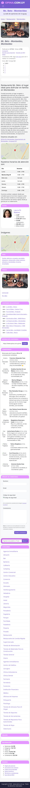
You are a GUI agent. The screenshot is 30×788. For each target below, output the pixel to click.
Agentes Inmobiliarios (11, 662)
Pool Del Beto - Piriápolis (13, 312)
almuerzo (5, 262)
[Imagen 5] (22, 249)
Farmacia (6, 679)
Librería (6, 604)
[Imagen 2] (13, 249)
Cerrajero (6, 669)
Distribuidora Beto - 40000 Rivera (15, 318)
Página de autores (10, 766)
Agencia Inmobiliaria (10, 551)
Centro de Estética (9, 665)
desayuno (5, 260)
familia (4, 258)
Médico (5, 693)
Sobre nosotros (9, 771)
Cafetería (6, 565)
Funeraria (6, 686)
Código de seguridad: (9, 495)
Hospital (6, 597)
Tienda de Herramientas (11, 716)
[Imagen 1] (11, 249)
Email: (5, 488)
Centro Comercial (9, 572)
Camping (6, 569)
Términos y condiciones (11, 773)
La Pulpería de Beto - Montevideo (15, 321)
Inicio (3, 19)
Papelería (6, 614)
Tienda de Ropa (8, 725)
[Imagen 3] (16, 249)
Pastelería (6, 625)
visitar (17, 260)
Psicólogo (6, 703)
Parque (5, 618)
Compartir (5, 51)
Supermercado (8, 642)
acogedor (15, 258)
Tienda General (8, 655)
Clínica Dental (8, 676)
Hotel (5, 600)
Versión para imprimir (8, 53)
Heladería (6, 593)
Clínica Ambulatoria (10, 672)
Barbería (6, 562)
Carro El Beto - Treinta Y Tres (14, 309)
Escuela (6, 583)
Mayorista (6, 607)
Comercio (6, 579)
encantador (5, 264)
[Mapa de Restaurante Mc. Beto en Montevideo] (15, 151)
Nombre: (5, 481)
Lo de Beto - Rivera (11, 307)
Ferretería (6, 683)
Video (3, 54)
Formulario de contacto (11, 767)
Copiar (25, 343)
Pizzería (6, 628)
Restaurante (11, 19)
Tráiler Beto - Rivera (12, 332)
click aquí (18, 57)
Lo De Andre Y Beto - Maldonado (15, 323)
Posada (6, 632)
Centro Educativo (9, 576)
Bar (4, 558)
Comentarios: (7, 508)
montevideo (11, 262)
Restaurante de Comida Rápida (14, 638)
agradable (21, 258)
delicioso (9, 258)
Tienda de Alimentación (11, 645)
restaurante (11, 260)
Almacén (6, 555)
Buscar (25, 541)
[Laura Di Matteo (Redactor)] (7, 213)
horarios (18, 262)
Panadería (7, 611)
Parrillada (6, 621)
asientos (22, 260)
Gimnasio (6, 586)
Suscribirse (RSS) (9, 775)
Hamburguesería (9, 590)
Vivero (5, 658)
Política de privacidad (11, 769)
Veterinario (7, 729)
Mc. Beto (4, 296)
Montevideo (21, 19)
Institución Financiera (10, 689)
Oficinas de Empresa (10, 696)
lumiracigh (5, 293)
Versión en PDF (20, 53)
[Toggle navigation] (3, 6)
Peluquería (7, 700)
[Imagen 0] (8, 249)
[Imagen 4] (19, 249)
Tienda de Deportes (10, 713)
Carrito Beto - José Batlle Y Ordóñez (16, 330)
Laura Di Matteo (17, 211)
